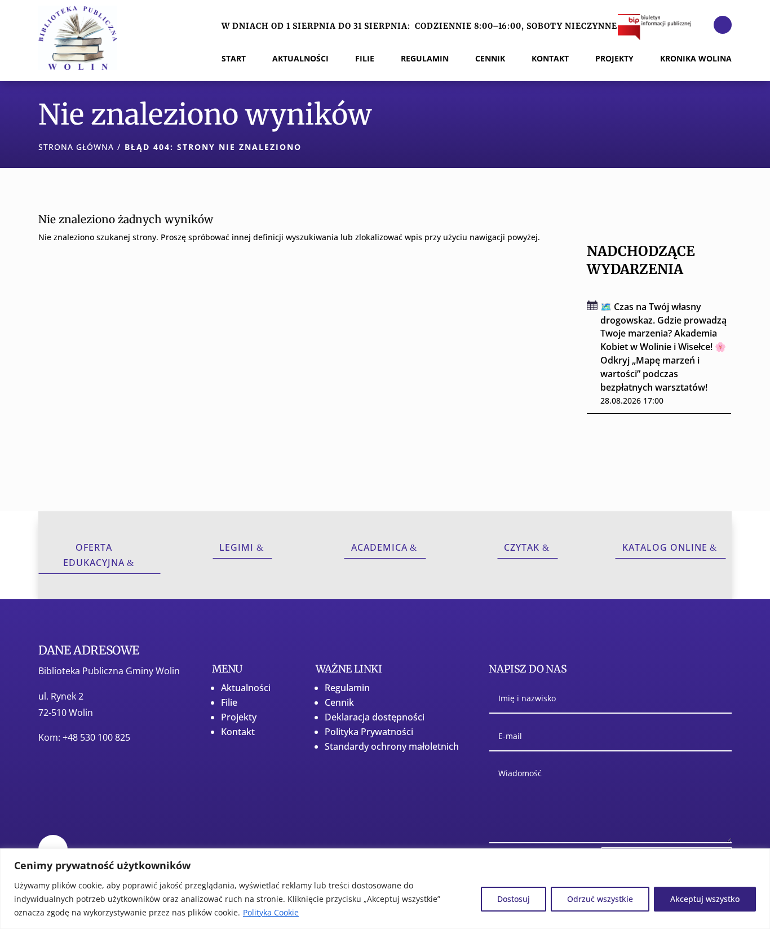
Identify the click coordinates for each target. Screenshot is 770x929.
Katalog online (664, 547)
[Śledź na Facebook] (723, 25)
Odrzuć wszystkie (600, 898)
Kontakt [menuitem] (550, 59)
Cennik (339, 702)
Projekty (238, 717)
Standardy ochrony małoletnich (392, 746)
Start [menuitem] (234, 59)
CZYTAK (521, 547)
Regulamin (347, 688)
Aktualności (246, 688)
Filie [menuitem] (364, 59)
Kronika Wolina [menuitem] (696, 59)
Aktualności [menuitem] (300, 59)
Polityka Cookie (271, 912)
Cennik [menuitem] (490, 59)
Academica (379, 547)
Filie (229, 702)
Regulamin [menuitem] (425, 59)
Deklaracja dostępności (374, 717)
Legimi (236, 547)
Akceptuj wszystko (705, 898)
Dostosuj (513, 898)
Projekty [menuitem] (614, 59)
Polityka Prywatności (369, 731)
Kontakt (238, 731)
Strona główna (76, 146)
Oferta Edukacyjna (94, 555)
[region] (385, 888)
